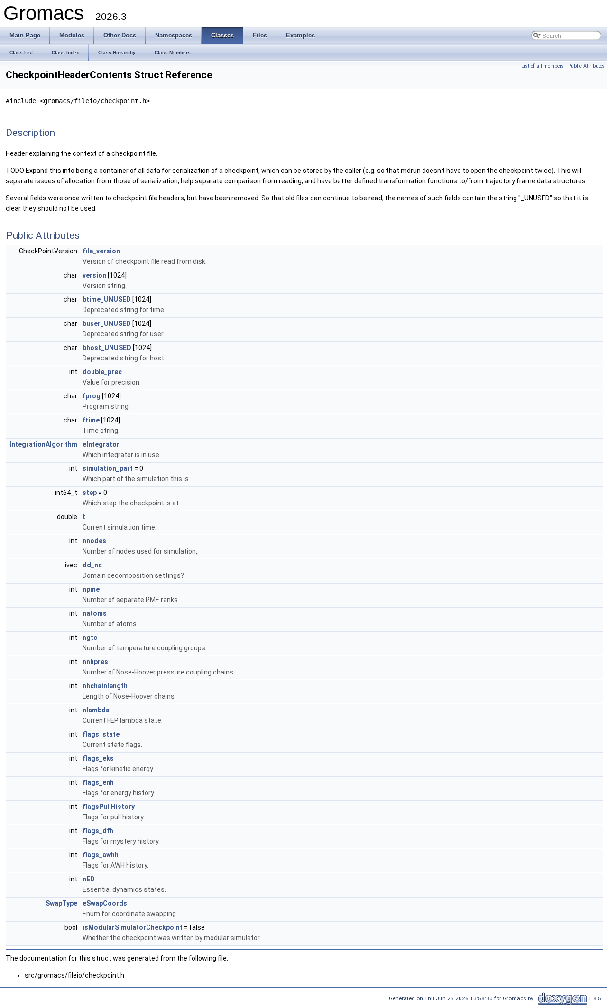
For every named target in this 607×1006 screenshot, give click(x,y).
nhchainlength (105, 686)
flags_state (101, 734)
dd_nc (92, 565)
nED (89, 879)
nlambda (96, 710)
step (90, 492)
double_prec (102, 372)
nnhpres (95, 661)
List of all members (542, 66)
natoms (95, 613)
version (94, 275)
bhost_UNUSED (107, 347)
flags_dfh (98, 831)
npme (91, 589)
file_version (101, 251)
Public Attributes (586, 66)
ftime (91, 420)
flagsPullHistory (109, 806)
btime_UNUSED (107, 299)
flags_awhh (101, 855)
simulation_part (108, 468)
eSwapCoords (105, 903)
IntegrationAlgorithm (43, 444)
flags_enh (98, 782)
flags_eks (98, 758)
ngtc (90, 637)
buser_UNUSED (107, 323)
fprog (92, 396)
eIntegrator (101, 444)
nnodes (94, 541)
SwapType (61, 903)
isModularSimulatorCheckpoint (133, 927)
